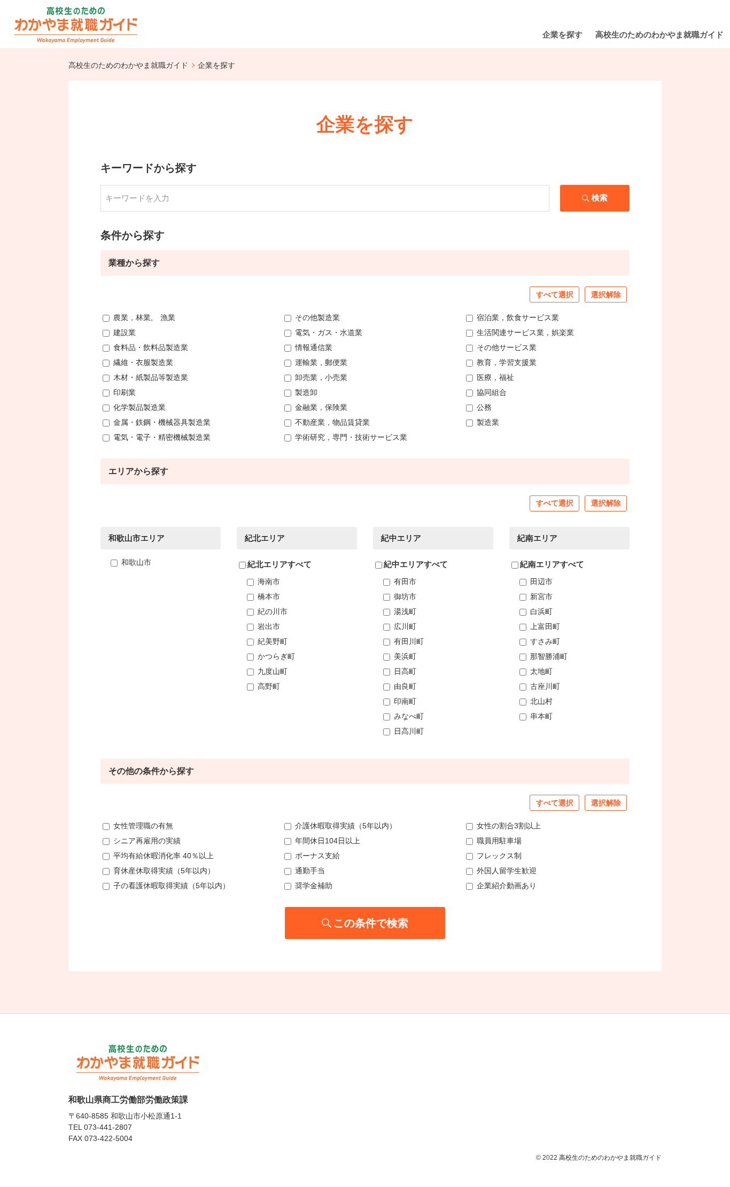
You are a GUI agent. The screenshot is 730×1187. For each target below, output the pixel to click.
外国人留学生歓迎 (506, 870)
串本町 (540, 716)
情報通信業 (312, 347)
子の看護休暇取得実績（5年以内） (170, 885)
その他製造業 (316, 317)
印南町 (404, 701)
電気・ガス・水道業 (327, 332)
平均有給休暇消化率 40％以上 (162, 855)
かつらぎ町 (275, 656)
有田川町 (408, 641)
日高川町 (408, 731)
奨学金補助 (312, 885)
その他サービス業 (506, 347)
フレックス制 (498, 855)
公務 (483, 407)
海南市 (267, 581)
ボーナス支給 (316, 855)
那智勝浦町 (548, 656)
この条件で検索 (370, 923)
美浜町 (404, 656)
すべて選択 (554, 294)
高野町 (267, 686)
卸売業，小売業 (320, 377)
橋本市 (267, 596)
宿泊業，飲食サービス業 (517, 317)
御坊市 (404, 596)
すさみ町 (544, 641)
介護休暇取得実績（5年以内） (345, 825)
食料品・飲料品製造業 (149, 347)
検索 (600, 197)
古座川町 (544, 686)
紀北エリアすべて (279, 564)
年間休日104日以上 (326, 840)
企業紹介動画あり (506, 885)
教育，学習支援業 (506, 362)
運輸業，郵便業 (320, 362)
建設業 (123, 332)
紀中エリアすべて (416, 564)
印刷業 (123, 392)
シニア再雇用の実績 (146, 840)
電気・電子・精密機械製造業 (161, 437)
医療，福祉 (494, 377)
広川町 (404, 626)
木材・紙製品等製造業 (149, 377)
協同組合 (491, 392)
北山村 (540, 701)
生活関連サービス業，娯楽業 (524, 332)
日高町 (404, 671)
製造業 (487, 422)
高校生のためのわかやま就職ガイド (128, 65)
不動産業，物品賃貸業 (331, 422)
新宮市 (540, 596)
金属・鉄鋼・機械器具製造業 (161, 422)
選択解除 (606, 294)
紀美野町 (271, 641)
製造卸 (305, 392)
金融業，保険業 (320, 407)
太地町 (540, 671)
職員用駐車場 (498, 840)
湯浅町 (404, 611)
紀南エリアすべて (552, 564)
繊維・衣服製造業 (142, 362)
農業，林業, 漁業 (143, 317)
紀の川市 (271, 611)
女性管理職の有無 (142, 825)
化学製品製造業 (138, 407)
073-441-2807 (108, 1127)
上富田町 (544, 626)
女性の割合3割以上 (508, 825)
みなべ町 (408, 716)
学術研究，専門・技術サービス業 (350, 437)
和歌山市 (135, 562)
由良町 (404, 686)
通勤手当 (309, 870)
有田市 (404, 581)
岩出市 (267, 626)
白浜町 (540, 611)
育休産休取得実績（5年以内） (163, 870)
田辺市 (540, 581)
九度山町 (271, 671)
